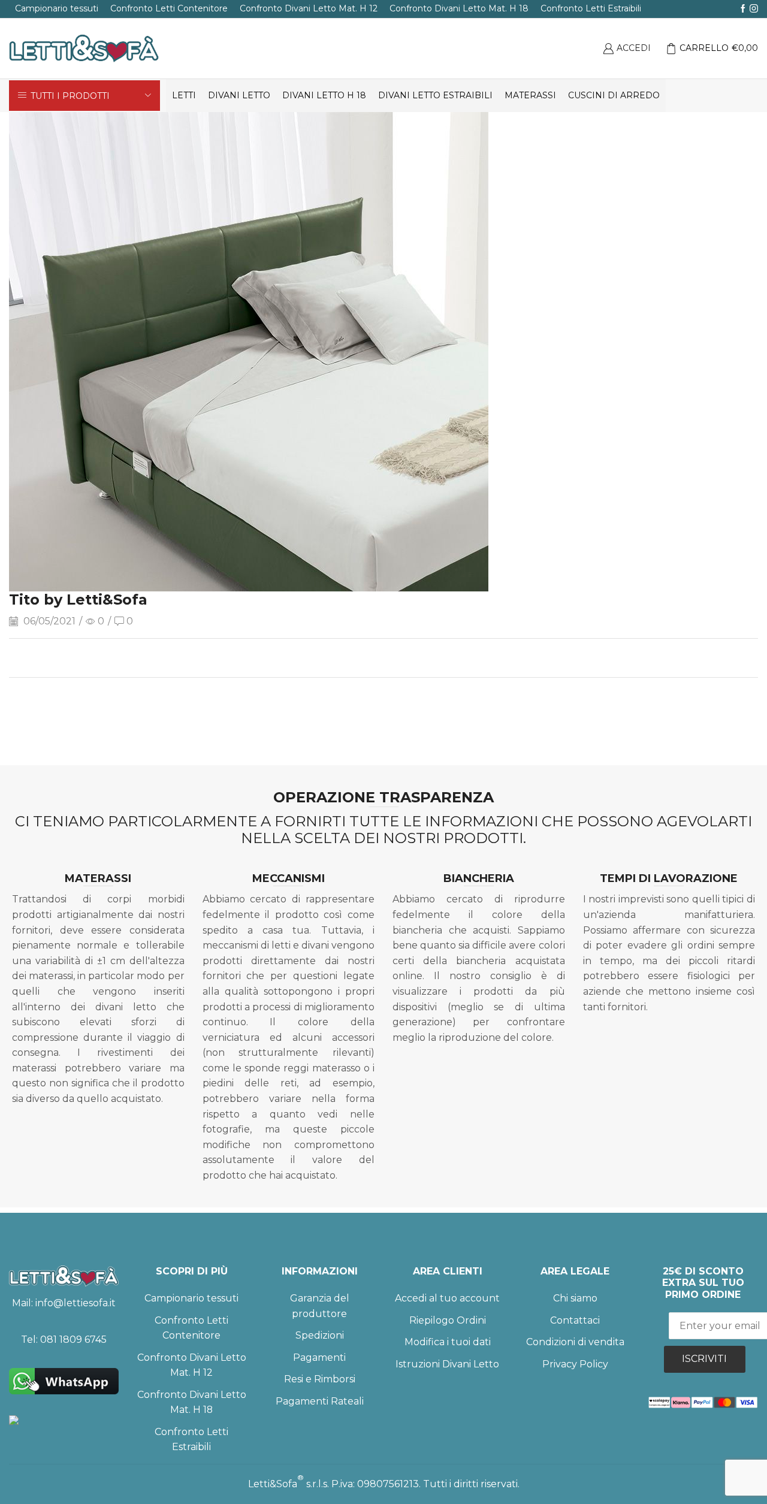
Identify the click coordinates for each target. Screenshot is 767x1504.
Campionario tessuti (56, 8)
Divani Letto (239, 95)
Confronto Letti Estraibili (590, 8)
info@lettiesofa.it (75, 1303)
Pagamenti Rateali (320, 1401)
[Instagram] (754, 9)
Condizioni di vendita (575, 1342)
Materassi (530, 95)
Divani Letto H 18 (324, 95)
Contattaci (575, 1320)
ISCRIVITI (704, 1358)
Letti (184, 95)
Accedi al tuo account (447, 1298)
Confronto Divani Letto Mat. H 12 (309, 8)
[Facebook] (743, 9)
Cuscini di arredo (614, 95)
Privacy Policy (575, 1364)
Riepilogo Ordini (447, 1320)
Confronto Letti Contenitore (169, 8)
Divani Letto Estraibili (435, 95)
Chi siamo (575, 1298)
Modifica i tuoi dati (447, 1342)
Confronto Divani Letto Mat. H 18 (459, 8)
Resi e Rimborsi (319, 1379)
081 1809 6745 (73, 1339)
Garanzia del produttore (319, 1305)
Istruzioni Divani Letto (447, 1364)
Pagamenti (319, 1357)
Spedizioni (319, 1335)
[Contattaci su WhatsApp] (64, 1381)
